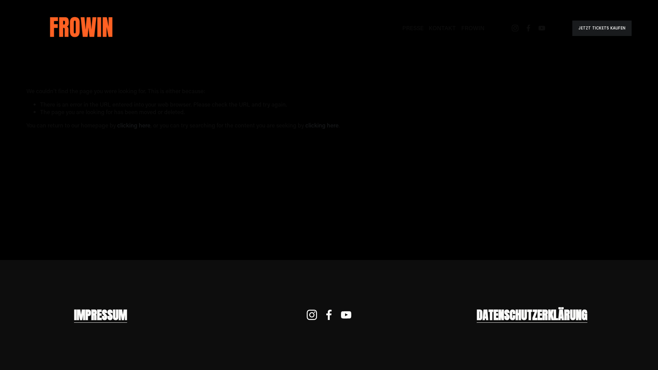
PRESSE (413, 28)
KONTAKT (442, 28)
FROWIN (473, 28)
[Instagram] (515, 28)
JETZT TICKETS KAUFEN (601, 28)
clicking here (133, 125)
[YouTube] (542, 28)
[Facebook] (528, 28)
